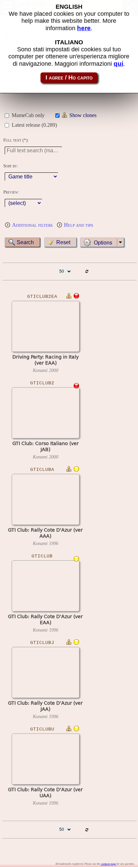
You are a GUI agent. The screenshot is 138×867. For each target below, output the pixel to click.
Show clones (82, 115)
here (84, 28)
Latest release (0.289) (34, 125)
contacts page (108, 863)
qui (118, 63)
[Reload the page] (86, 271)
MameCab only (28, 115)
